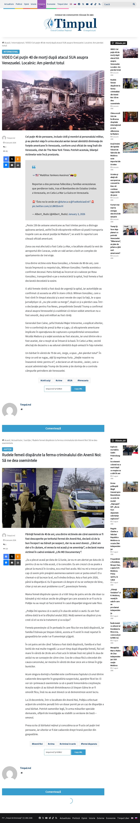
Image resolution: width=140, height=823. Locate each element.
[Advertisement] (124, 307)
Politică (19, 4)
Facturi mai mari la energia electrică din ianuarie (115, 210)
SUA (70, 380)
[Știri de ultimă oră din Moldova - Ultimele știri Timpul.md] (70, 23)
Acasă (7, 42)
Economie (51, 4)
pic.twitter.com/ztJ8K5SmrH (47, 206)
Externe (41, 4)
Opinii (26, 4)
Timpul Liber (62, 4)
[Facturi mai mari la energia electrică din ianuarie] (130, 208)
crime (59, 380)
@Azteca (63, 201)
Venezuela (83, 380)
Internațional (17, 42)
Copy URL (78, 389)
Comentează (53, 428)
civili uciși (46, 380)
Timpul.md (11, 138)
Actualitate (9, 4)
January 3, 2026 (76, 214)
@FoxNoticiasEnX (80, 201)
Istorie (33, 4)
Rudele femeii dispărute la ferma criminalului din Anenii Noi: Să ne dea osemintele (115, 92)
